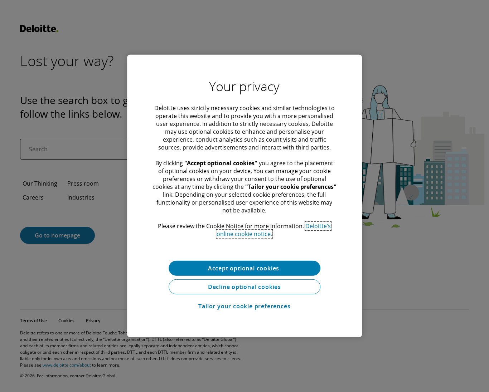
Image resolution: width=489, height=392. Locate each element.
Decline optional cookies (244, 287)
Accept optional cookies (244, 268)
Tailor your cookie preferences (244, 306)
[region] (244, 196)
